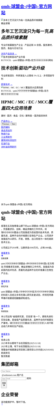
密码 (29, 378)
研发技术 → (7, 84)
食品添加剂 (6, 130)
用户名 (20, 375)
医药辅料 (5, 127)
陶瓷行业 (5, 134)
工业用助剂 (6, 137)
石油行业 (5, 143)
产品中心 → (7, 121)
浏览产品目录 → (9, 54)
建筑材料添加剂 (8, 140)
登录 (4, 383)
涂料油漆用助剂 (8, 147)
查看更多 (5, 253)
